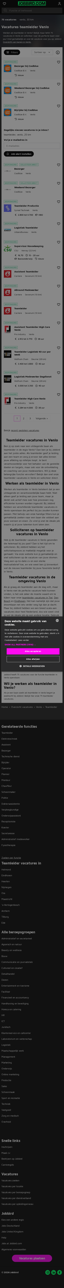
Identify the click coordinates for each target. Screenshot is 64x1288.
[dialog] (32, 644)
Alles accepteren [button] (33, 651)
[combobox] (57, 620)
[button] (32, 644)
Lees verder (23, 640)
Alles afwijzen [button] (33, 659)
